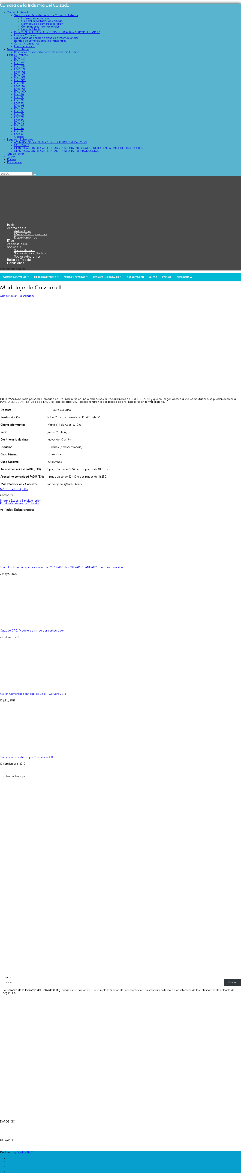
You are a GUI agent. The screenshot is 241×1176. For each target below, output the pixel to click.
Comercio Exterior (19, 12)
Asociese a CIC (17, 244)
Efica (10, 241)
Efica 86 (19, 131)
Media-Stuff (25, 1152)
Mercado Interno (18, 49)
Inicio (11, 225)
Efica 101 (19, 89)
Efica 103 (20, 83)
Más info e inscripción (14, 489)
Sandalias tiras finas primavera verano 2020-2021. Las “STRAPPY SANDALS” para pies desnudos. (62, 567)
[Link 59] (22, 219)
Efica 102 (19, 86)
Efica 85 (19, 134)
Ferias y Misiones (25, 35)
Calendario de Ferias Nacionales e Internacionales (46, 38)
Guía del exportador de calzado (42, 21)
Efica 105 (20, 80)
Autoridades (22, 231)
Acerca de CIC (17, 228)
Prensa (11, 159)
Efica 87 (19, 128)
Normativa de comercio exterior (42, 24)
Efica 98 (19, 97)
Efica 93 (19, 111)
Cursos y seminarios (26, 43)
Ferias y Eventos (17, 55)
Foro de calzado (24, 46)
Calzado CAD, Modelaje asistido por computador (32, 630)
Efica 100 (20, 91)
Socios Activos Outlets (30, 253)
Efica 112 (19, 60)
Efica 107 (19, 74)
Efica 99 (19, 94)
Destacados (27, 296)
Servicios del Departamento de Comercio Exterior (46, 15)
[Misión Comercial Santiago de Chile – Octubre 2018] (39, 687)
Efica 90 (19, 120)
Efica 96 (19, 103)
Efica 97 (19, 100)
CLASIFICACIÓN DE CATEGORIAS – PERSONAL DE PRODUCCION (56, 151)
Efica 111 (19, 63)
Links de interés (31, 29)
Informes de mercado (35, 18)
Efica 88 (19, 125)
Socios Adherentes (27, 256)
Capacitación (16, 154)
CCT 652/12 (21, 145)
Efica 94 (19, 108)
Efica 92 (19, 114)
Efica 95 (19, 106)
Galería (19, 137)
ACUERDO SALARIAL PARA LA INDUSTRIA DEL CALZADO (50, 142)
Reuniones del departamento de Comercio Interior (46, 52)
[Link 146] (98, 971)
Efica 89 (19, 122)
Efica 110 (19, 66)
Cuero (11, 156)
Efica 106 (20, 77)
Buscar (7, 977)
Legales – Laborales (20, 139)
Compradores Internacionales (40, 26)
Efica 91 (19, 117)
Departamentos (25, 237)
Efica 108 (20, 72)
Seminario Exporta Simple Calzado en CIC (27, 757)
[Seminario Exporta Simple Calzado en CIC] (39, 750)
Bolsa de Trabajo (19, 260)
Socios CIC (14, 247)
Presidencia (14, 162)
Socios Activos (24, 250)
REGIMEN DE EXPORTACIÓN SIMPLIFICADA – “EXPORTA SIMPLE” (57, 32)
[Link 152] (9, 1171)
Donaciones (15, 263)
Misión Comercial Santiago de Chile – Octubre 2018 (33, 694)
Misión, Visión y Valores (30, 234)
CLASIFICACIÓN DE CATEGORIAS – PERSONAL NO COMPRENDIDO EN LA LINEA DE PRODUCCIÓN (78, 148)
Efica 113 (19, 57)
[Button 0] (34, 174)
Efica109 (19, 69)
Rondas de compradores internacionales (40, 41)
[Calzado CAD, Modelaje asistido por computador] (39, 624)
